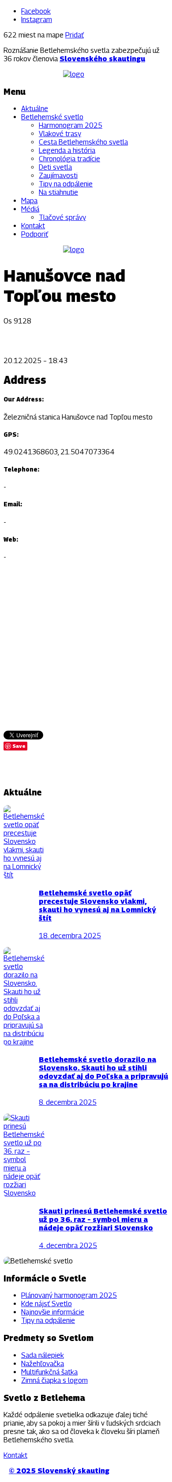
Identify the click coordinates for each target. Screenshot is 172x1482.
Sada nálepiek (42, 1355)
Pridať (74, 35)
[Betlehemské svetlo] (73, 74)
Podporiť (34, 234)
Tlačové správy (62, 217)
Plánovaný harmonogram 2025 (69, 1295)
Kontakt (33, 226)
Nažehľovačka (42, 1363)
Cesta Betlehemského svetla (83, 142)
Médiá (30, 209)
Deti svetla (55, 167)
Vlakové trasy (60, 134)
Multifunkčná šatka (49, 1372)
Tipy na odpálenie (66, 184)
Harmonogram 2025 (70, 125)
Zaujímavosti (58, 175)
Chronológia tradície (69, 159)
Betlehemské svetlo (52, 117)
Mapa (29, 201)
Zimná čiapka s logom (54, 1380)
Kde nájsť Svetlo (46, 1304)
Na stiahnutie (58, 192)
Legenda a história (67, 150)
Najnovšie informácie (52, 1312)
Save (19, 746)
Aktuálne (34, 108)
